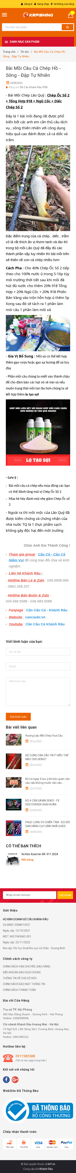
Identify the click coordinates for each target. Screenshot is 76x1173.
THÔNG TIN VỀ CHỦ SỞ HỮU (20, 978)
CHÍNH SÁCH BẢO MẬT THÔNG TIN (24, 984)
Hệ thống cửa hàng (64, 4)
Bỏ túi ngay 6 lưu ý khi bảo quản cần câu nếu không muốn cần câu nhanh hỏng (47, 782)
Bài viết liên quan (21, 727)
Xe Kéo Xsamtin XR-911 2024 (39, 854)
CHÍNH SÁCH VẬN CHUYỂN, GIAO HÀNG (26, 966)
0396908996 (21, 1018)
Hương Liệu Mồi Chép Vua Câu (44, 735)
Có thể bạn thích (23, 846)
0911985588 (25, 1056)
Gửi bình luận (18, 716)
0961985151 (21, 1036)
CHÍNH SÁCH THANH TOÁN (19, 989)
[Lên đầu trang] (64, 1149)
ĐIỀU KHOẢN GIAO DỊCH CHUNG (22, 972)
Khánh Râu (46, 1168)
